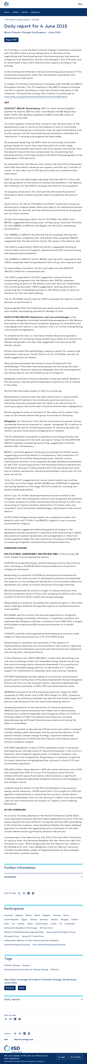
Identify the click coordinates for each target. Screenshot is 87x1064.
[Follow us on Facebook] (20, 1033)
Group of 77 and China (32, 936)
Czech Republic (11, 919)
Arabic (16, 12)
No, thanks (76, 1057)
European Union (11, 936)
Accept (61, 1057)
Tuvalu (53, 924)
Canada (56, 915)
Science (26, 965)
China (66, 915)
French (24, 12)
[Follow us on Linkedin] (24, 1033)
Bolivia (29, 915)
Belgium (19, 915)
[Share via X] (5, 1019)
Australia (8, 915)
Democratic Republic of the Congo (20, 928)
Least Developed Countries (17, 944)
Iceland (74, 919)
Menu (80, 4)
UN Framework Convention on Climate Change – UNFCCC (31, 969)
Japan (30, 924)
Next (22, 988)
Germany (44, 919)
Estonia (33, 919)
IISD (6, 1039)
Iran (13, 924)
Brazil (37, 915)
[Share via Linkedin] (15, 1019)
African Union (46, 928)
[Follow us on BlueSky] (29, 1033)
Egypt (24, 919)
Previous (10, 988)
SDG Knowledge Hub (23, 1039)
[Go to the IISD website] (43, 1049)
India (6, 924)
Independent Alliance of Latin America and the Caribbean (31, 940)
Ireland (21, 924)
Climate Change (12, 965)
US (60, 924)
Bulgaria (46, 915)
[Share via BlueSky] (19, 1019)
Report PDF (11, 40)
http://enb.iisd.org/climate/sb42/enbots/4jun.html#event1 (36, 96)
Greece (54, 919)
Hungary (65, 919)
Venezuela (70, 924)
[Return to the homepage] (6, 4)
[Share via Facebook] (10, 1019)
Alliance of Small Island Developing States (24, 932)
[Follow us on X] (15, 1033)
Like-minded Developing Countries (49, 944)
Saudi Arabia (41, 924)
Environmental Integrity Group (61, 932)
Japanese (35, 12)
